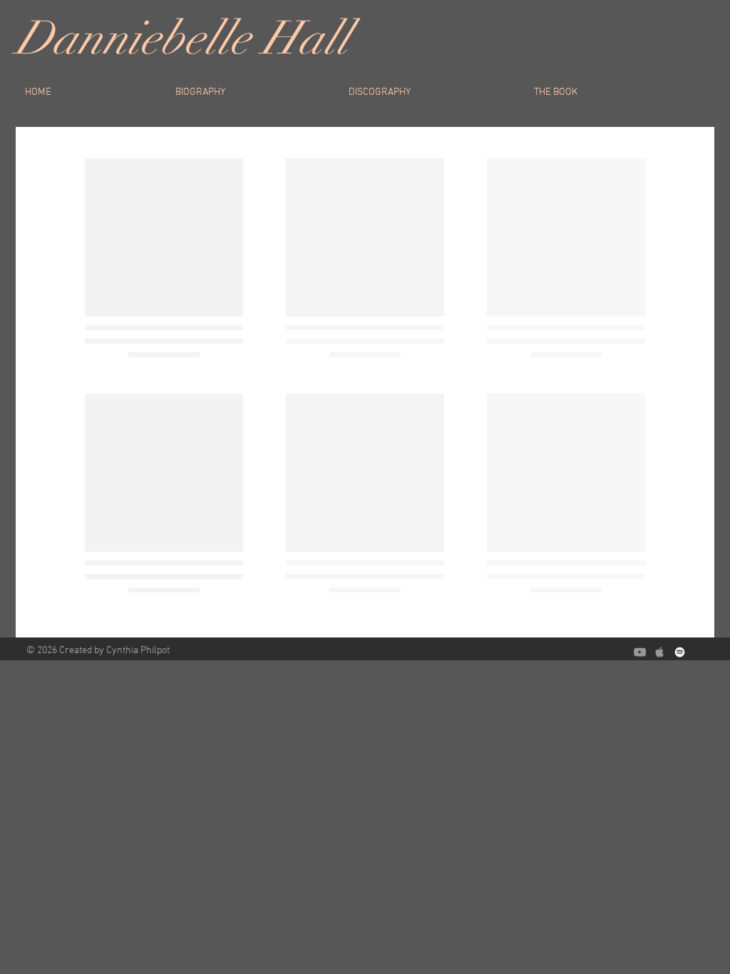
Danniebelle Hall (182, 38)
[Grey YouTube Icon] (639, 652)
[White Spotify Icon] (679, 652)
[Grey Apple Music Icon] (659, 652)
